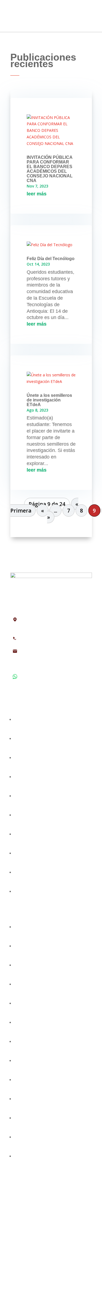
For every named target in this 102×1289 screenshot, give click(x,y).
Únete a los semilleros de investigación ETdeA (49, 400)
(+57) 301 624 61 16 (40, 679)
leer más (37, 194)
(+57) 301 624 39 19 (40, 686)
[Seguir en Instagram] (51, 1252)
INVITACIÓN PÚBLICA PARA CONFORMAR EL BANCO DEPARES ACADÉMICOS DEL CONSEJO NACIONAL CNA (50, 169)
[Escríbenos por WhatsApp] (73, 1252)
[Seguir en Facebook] (29, 1252)
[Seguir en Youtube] (62, 1252)
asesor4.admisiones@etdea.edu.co (51, 659)
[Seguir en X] (40, 1252)
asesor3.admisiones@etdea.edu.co (51, 654)
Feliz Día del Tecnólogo (51, 258)
